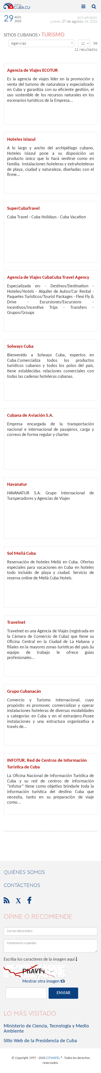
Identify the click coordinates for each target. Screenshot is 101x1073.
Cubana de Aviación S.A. (30, 415)
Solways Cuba (20, 346)
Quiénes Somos (24, 872)
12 (85, 43)
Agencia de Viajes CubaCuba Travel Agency (48, 277)
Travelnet (16, 622)
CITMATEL (53, 1058)
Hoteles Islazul (21, 139)
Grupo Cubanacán (24, 691)
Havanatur (17, 484)
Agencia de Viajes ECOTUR (32, 70)
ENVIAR (63, 993)
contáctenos (22, 885)
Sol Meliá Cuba (21, 553)
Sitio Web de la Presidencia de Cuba (40, 1040)
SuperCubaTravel (23, 208)
